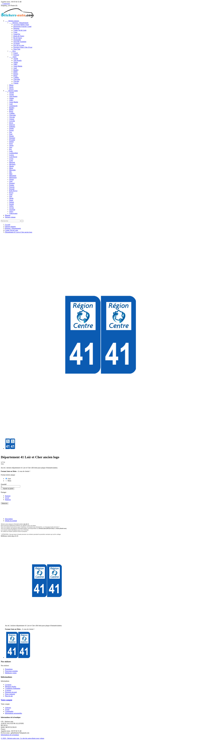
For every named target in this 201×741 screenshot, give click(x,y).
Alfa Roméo (17, 60)
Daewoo (12, 125)
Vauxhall (12, 210)
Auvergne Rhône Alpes (21, 24)
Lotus (11, 160)
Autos (13, 57)
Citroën (15, 83)
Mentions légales (10, 686)
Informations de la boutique (10, 735)
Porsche (11, 187)
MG (10, 172)
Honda (11, 136)
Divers (11, 89)
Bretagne (16, 28)
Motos (11, 85)
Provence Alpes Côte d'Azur (22, 47)
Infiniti (11, 142)
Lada (11, 151)
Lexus (11, 159)
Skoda (11, 198)
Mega (11, 168)
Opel (10, 181)
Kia (10, 149)
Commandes (9, 711)
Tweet (7, 498)
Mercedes (12, 170)
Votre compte (6, 700)
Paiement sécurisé (11, 692)
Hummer (12, 138)
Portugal (16, 55)
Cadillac (16, 77)
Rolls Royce (13, 191)
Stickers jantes (11, 91)
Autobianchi (13, 106)
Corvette (12, 121)
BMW (15, 72)
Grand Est (16, 34)
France (15, 53)
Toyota (11, 208)
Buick (15, 75)
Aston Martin (17, 66)
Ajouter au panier (7, 488)
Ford (10, 134)
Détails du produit (11, 521)
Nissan (11, 179)
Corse (15, 32)
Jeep (10, 147)
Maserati (12, 162)
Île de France (17, 38)
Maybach (12, 164)
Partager (7, 496)
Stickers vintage (10, 217)
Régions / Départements (18, 23)
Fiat (10, 132)
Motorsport (13, 177)
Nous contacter (10, 694)
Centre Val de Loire (19, 30)
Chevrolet (16, 79)
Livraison (8, 685)
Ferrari (11, 130)
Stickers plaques (12, 21)
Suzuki (11, 204)
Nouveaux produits (11, 671)
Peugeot (12, 183)
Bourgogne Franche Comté (22, 26)
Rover (11, 193)
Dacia (11, 123)
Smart (11, 200)
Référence (4, 536)
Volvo (11, 211)
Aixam (11, 94)
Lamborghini (13, 153)
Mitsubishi (12, 176)
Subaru (11, 202)
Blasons (7, 215)
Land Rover (13, 157)
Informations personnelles (13, 713)
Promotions (9, 669)
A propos (8, 690)
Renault (11, 189)
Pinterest (8, 500)
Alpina (15, 62)
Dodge (11, 128)
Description (9, 519)
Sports (11, 87)
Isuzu (11, 143)
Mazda (11, 166)
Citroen (11, 119)
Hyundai (12, 140)
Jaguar (11, 145)
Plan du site (9, 696)
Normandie (17, 40)
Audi (15, 68)
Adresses (8, 707)
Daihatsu (12, 126)
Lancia (11, 155)
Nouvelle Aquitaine (19, 41)
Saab (10, 194)
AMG (15, 64)
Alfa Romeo (13, 96)
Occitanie (16, 43)
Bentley (16, 70)
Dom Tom (16, 49)
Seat (10, 196)
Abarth (15, 58)
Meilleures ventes (11, 673)
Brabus (15, 74)
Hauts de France (18, 36)
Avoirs (7, 709)
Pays (12, 51)
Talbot (11, 206)
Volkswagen (13, 213)
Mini (10, 174)
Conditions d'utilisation (12, 688)
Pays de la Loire (18, 45)
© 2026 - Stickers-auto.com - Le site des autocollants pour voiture (22, 738)
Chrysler (16, 81)
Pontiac (11, 185)
